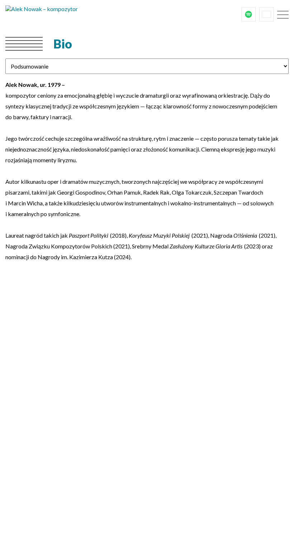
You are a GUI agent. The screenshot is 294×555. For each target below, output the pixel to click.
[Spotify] (248, 14)
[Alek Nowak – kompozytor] (59, 14)
